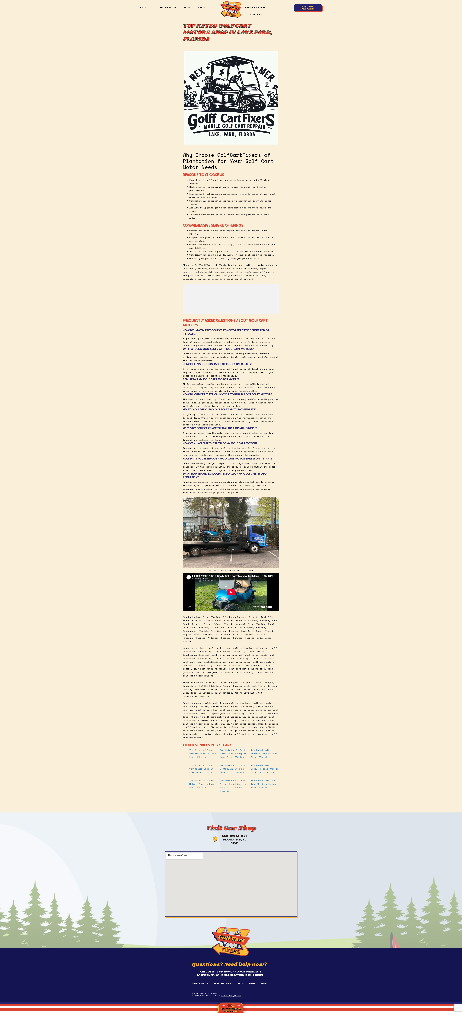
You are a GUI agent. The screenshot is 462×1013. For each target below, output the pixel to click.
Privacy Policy (200, 983)
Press (252, 983)
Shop (187, 7)
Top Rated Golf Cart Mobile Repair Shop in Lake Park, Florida (265, 769)
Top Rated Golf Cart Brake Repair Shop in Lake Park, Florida (233, 754)
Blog (264, 983)
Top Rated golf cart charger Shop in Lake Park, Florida (264, 754)
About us (145, 7)
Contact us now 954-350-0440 (231, 1010)
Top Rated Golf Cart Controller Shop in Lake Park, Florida (202, 769)
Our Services (165, 7)
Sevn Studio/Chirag (231, 995)
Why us (201, 7)
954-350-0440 (227, 971)
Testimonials (254, 14)
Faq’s (241, 983)
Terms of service (223, 983)
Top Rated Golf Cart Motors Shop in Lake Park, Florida (202, 784)
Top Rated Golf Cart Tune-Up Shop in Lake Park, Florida (264, 784)
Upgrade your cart (254, 7)
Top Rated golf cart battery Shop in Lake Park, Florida (202, 754)
